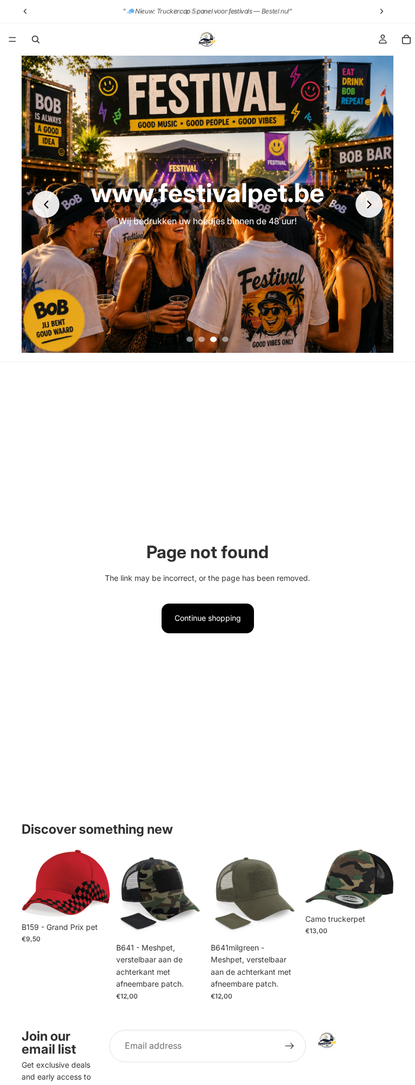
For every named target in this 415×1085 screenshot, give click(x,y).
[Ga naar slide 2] (201, 339)
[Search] (36, 39)
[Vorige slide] (45, 204)
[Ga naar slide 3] (213, 339)
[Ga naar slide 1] (189, 339)
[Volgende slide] (369, 204)
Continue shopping (208, 617)
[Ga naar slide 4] (225, 339)
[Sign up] (289, 1046)
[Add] (93, 900)
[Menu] (12, 39)
